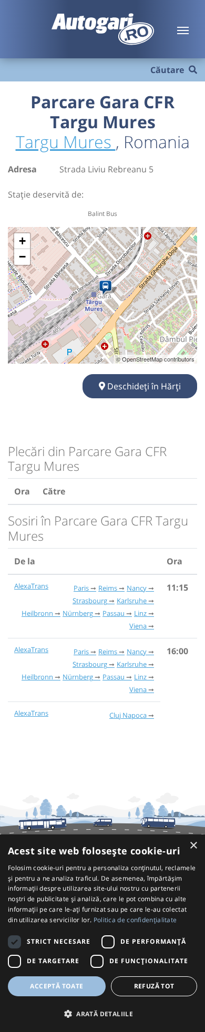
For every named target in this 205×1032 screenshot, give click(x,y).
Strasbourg (90, 600)
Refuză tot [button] (154, 986)
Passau (113, 613)
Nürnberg (78, 613)
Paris (81, 588)
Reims (107, 588)
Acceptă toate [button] (56, 986)
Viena (138, 626)
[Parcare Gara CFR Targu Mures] (107, 288)
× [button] (193, 846)
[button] (102, 1013)
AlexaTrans (31, 586)
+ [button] (22, 240)
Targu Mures (66, 141)
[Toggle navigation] (183, 29)
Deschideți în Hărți (143, 386)
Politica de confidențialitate (135, 919)
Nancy (137, 588)
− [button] (22, 256)
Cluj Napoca (128, 715)
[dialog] (102, 933)
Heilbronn (37, 613)
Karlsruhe (132, 600)
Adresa (22, 169)
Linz (140, 613)
